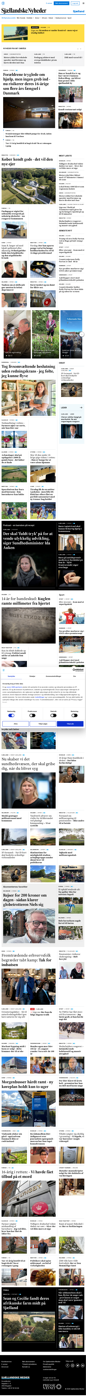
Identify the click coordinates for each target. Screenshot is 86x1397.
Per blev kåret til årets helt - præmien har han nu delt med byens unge (71, 1083)
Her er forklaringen (71, 1225)
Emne (37, 18)
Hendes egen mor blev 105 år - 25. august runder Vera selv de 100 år (42, 1050)
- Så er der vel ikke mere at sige (71, 165)
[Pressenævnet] (52, 1385)
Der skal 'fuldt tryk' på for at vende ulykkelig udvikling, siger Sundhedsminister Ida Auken (28, 540)
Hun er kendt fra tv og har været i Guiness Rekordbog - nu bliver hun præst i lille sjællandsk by (69, 78)
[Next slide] (81, 334)
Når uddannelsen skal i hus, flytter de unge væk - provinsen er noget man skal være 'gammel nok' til (70, 1297)
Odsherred (62, 70)
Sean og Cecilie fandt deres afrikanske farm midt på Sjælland (26, 1303)
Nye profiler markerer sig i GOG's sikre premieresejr (71, 269)
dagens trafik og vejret (76, 204)
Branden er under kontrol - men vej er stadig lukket (54, 31)
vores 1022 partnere (14, 687)
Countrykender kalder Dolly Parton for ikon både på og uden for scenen (71, 289)
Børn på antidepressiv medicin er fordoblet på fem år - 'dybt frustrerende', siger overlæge (70, 562)
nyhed (69, 161)
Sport (69, 18)
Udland (61, 235)
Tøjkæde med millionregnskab (67, 853)
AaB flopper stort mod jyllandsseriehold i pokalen (71, 278)
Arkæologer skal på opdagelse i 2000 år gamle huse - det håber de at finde (13, 459)
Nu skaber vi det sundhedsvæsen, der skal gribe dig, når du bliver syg (28, 763)
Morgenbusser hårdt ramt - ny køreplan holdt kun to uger (27, 1084)
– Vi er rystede (41, 820)
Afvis (16, 724)
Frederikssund (35, 1043)
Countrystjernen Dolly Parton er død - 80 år (69, 260)
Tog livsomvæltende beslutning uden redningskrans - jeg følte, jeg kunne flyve (28, 371)
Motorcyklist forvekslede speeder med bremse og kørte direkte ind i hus (70, 198)
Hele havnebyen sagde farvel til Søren (69, 922)
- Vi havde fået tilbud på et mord (27, 1174)
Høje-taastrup (7, 647)
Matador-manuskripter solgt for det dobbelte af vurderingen (71, 1173)
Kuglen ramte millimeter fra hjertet (26, 601)
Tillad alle (70, 724)
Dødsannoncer (61, 18)
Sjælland (7, 54)
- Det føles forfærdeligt (71, 760)
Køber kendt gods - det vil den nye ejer (27, 162)
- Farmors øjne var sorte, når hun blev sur (13, 425)
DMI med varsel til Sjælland (16, 57)
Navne (70, 70)
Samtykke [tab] (11, 676)
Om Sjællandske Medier (51, 1361)
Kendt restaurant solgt (70, 109)
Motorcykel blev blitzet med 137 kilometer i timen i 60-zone (71, 177)
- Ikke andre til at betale (71, 819)
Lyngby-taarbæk (65, 1168)
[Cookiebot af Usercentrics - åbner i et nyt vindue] (74, 670)
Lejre (32, 486)
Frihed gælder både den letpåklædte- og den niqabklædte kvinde (14, 251)
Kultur (72, 1078)
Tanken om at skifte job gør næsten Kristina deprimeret (13, 287)
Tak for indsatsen (27, 960)
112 (49, 27)
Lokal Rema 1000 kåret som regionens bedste (71, 187)
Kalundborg (34, 849)
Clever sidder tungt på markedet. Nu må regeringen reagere (71, 419)
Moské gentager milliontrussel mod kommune (11, 818)
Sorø (3, 242)
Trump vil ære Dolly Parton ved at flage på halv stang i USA (71, 240)
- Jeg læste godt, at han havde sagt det (71, 1015)
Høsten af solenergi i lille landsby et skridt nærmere (69, 1329)
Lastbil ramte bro (42, 57)
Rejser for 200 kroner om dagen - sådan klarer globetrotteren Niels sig (25, 899)
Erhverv (44, 18)
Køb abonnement (61, 3)
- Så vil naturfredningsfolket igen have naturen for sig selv (14, 1014)
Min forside (21, 18)
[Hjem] (3, 3)
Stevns (32, 452)
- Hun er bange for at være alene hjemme (42, 459)
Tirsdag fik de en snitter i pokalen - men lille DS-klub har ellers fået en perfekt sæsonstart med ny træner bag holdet (42, 494)
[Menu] (83, 3)
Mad (14, 1131)
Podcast (15, 529)
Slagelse (5, 420)
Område (29, 18)
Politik (13, 812)
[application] (16, 33)
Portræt (14, 1294)
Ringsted (61, 106)
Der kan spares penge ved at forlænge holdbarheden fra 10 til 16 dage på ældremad (42, 249)
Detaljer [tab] (32, 676)
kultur (68, 183)
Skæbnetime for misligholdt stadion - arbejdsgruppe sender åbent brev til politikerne (41, 857)
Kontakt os (26, 1367)
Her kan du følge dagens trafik (41, 1013)
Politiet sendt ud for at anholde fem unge (14, 654)
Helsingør (62, 172)
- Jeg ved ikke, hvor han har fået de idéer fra (14, 1228)
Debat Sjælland (16, 755)
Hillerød (5, 282)
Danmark (62, 265)
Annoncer (4, 1367)
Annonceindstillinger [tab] (53, 676)
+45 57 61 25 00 (13, 1388)
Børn (69, 755)
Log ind (75, 3)
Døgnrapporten (48, 54)
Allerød (4, 452)
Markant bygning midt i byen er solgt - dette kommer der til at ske (14, 1049)
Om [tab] (74, 676)
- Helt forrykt (69, 957)
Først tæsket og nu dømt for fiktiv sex (42, 286)
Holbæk (43, 27)
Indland (75, 1168)
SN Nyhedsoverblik (9, 18)
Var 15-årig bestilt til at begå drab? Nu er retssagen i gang (13, 1263)
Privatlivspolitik (48, 1364)
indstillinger (40, 697)
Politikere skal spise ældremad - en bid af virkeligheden (40, 1263)
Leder (72, 414)
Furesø (5, 70)
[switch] (32, 715)
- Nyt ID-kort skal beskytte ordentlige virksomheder (70, 376)
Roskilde (62, 161)
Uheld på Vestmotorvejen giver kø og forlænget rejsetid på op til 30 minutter (71, 210)
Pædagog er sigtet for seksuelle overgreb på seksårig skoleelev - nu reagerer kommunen (13, 215)
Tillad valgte (43, 724)
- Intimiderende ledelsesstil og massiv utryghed (71, 223)
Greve (67, 54)
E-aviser (49, 3)
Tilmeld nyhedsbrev (29, 1364)
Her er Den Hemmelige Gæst (70, 1263)
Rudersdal (5, 362)
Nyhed (12, 70)
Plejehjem (71, 812)
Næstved (33, 242)
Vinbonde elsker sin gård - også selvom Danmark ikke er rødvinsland (12, 1137)
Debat (51, 18)
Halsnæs (61, 918)
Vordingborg (63, 1078)
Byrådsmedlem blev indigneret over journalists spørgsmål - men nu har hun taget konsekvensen (42, 1138)
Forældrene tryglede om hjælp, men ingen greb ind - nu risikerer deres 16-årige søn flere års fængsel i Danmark (26, 84)
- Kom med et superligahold (71, 251)
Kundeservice (6, 1361)
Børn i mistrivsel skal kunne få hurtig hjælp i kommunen (70, 529)
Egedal (60, 886)
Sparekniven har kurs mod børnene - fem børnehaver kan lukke (13, 492)
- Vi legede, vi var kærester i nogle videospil (71, 1137)
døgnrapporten (73, 172)
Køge (3, 951)
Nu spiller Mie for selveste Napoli (69, 892)
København (63, 275)
